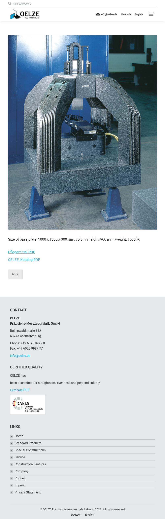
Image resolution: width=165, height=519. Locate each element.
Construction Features (30, 464)
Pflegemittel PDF (21, 252)
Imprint (20, 485)
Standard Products (28, 443)
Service (20, 457)
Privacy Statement (28, 492)
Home (19, 436)
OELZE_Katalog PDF (24, 259)
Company (21, 471)
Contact (20, 478)
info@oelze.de (20, 356)
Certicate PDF (19, 390)
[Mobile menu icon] (151, 14)
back (15, 274)
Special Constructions (30, 450)
